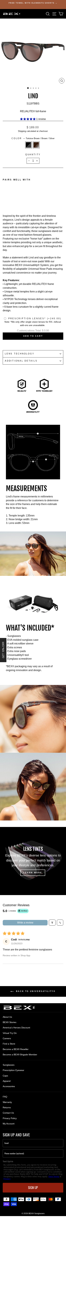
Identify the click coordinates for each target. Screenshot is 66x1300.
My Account (8, 1123)
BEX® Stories (9, 1022)
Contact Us (8, 1112)
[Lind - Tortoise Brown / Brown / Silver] (8, 200)
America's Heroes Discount (16, 1027)
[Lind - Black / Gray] (4, 200)
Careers (7, 1038)
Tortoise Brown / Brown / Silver (36, 145)
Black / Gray (28, 145)
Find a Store (9, 1043)
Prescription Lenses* (34, 318)
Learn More (32, 873)
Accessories (9, 1086)
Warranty (7, 1102)
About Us (7, 1017)
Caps (5, 1075)
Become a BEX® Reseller (16, 1049)
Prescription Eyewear (13, 1070)
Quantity (33, 154)
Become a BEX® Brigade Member (20, 1054)
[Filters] (52, 922)
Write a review (25, 922)
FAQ (5, 1096)
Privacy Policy (10, 1118)
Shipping (22, 131)
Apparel (7, 1081)
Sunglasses (8, 1065)
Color (33, 138)
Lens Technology (19, 354)
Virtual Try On (10, 1033)
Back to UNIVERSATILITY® (35, 991)
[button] (28, 119)
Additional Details (21, 361)
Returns (7, 1107)
